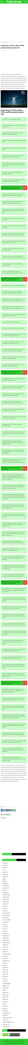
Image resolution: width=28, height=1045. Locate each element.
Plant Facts (5, 978)
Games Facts (5, 933)
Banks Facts (5, 876)
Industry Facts (6, 951)
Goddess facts (6, 940)
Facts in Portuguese (7, 919)
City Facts (5, 890)
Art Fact (4, 869)
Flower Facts (5, 926)
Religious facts (6, 985)
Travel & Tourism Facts (7, 1017)
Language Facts (6, 960)
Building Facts (5, 883)
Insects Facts (5, 956)
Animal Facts (5, 863)
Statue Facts (5, 1010)
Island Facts (5, 958)
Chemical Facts (6, 888)
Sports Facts (5, 1006)
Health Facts (5, 944)
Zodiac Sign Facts (6, 1026)
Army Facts (5, 867)
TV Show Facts (6, 1019)
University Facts (6, 1024)
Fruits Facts (5, 931)
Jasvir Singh (4, 50)
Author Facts (5, 872)
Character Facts (6, 885)
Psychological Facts (7, 983)
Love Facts (5, 963)
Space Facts (6, 41)
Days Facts (5, 906)
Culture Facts (5, 903)
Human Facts (5, 949)
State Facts (5, 1008)
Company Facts (6, 892)
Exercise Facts (6, 917)
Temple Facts (5, 1015)
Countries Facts (6, 899)
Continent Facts (6, 897)
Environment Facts (6, 915)
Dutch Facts (5, 910)
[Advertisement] (14, 23)
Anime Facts (5, 865)
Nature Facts (5, 972)
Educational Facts (6, 913)
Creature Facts (6, 901)
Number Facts (5, 974)
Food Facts (5, 928)
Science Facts (7, 806)
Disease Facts (6, 908)
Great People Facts (6, 942)
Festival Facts (5, 922)
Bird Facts (5, 881)
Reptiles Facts (6, 988)
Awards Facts (5, 874)
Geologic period (6, 935)
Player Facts (5, 981)
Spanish (4, 1003)
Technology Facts (6, 1013)
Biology (4, 878)
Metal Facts (5, 965)
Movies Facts (5, 969)
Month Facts (5, 967)
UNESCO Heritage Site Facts (8, 1022)
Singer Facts (5, 999)
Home (2, 41)
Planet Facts (5, 976)
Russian (4, 990)
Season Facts (5, 994)
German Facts (5, 938)
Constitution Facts (6, 894)
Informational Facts (7, 953)
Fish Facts (5, 924)
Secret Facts (5, 997)
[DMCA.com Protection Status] (11, 1036)
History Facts (5, 947)
